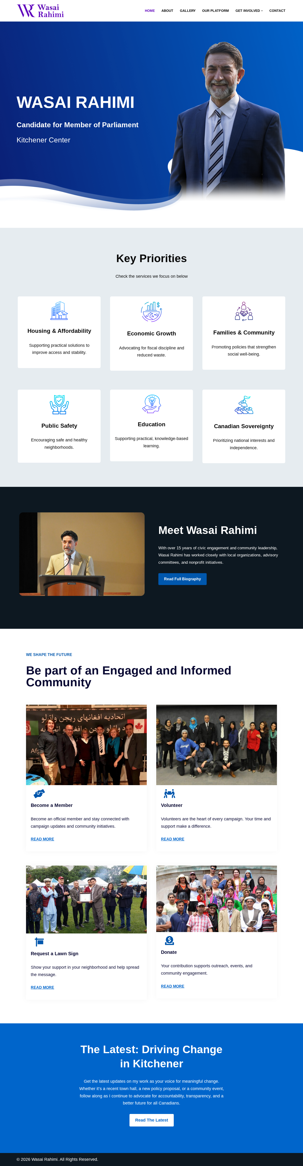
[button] (262, 11)
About (167, 11)
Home (150, 11)
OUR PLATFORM (215, 11)
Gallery (188, 11)
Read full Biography (182, 579)
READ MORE (42, 839)
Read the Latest (151, 1120)
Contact (277, 11)
